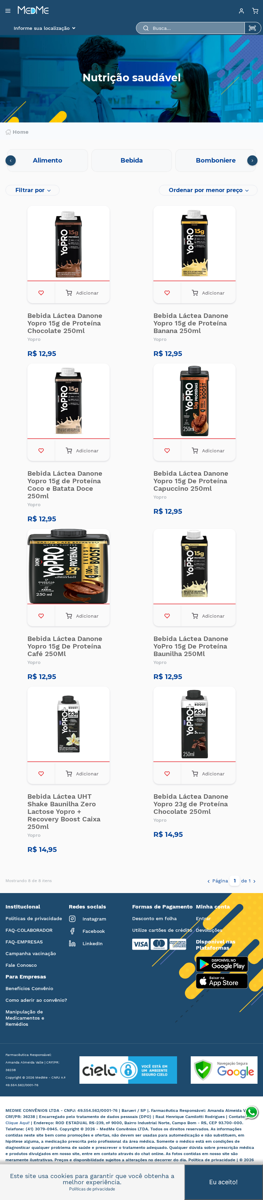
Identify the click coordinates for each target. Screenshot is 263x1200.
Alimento (47, 160)
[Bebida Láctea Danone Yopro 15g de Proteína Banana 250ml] (194, 244)
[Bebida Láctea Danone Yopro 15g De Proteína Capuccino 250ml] (194, 402)
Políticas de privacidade (33, 918)
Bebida (132, 160)
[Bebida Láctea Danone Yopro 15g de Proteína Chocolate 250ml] (68, 244)
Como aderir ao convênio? (36, 1000)
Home (20, 132)
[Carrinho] (255, 10)
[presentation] (10, 160)
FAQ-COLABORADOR (28, 930)
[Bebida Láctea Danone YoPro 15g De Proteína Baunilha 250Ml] (194, 567)
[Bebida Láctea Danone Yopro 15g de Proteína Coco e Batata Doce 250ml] (68, 402)
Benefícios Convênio (29, 988)
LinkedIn (93, 943)
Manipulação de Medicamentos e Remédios (24, 1018)
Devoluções (209, 930)
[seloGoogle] (217, 1070)
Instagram (94, 919)
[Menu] (241, 10)
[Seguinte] (254, 880)
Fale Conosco (21, 965)
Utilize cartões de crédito (162, 930)
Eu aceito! (223, 1182)
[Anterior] (208, 880)
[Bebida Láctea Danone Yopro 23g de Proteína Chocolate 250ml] (194, 725)
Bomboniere (216, 160)
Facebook (94, 931)
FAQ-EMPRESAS (24, 941)
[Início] (33, 10)
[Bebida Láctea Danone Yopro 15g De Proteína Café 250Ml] (68, 567)
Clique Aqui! (18, 1122)
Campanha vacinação (30, 953)
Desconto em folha (154, 918)
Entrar (203, 918)
